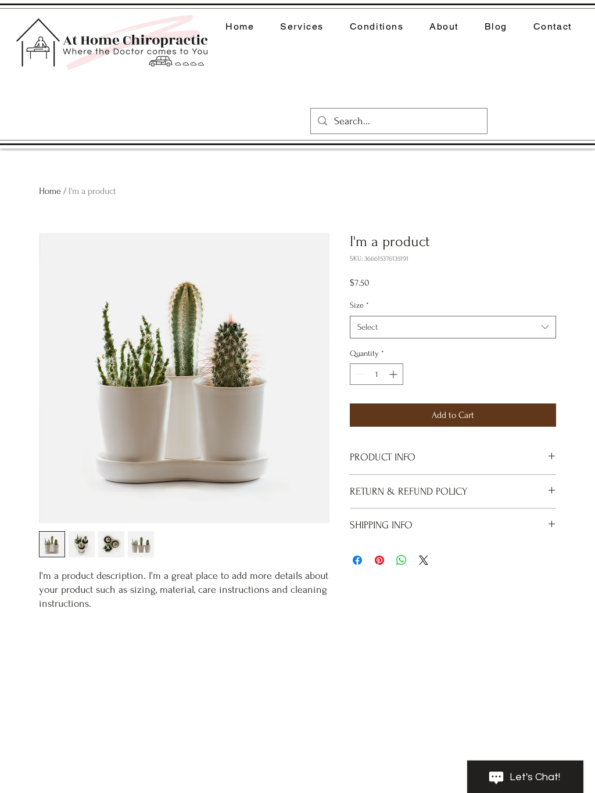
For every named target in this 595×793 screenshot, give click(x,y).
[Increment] (394, 374)
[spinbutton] (376, 374)
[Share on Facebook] (357, 560)
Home (50, 191)
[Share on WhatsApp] (401, 560)
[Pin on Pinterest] (379, 560)
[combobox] (453, 327)
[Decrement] (359, 374)
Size (359, 305)
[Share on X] (424, 560)
